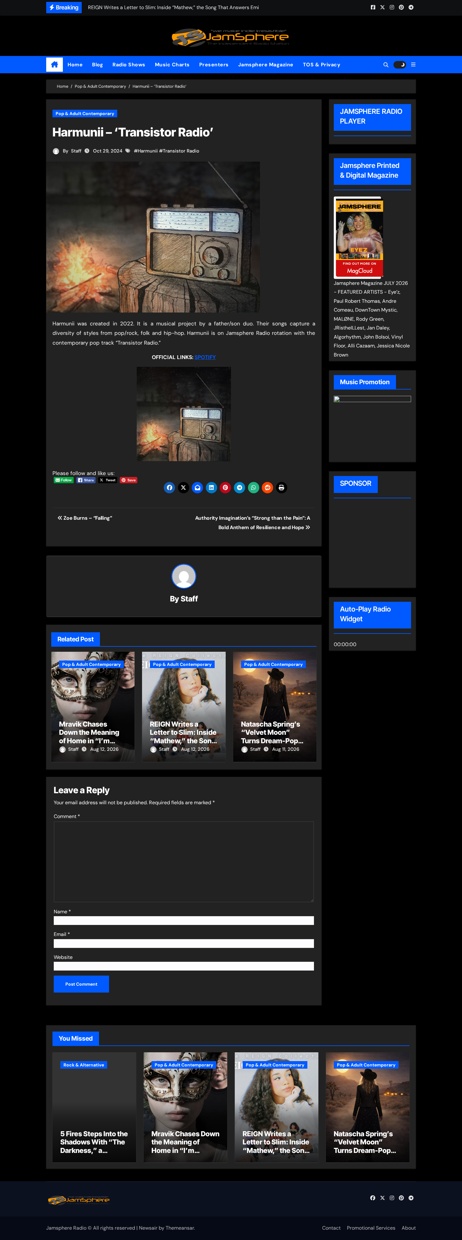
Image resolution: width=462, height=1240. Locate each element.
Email (62, 934)
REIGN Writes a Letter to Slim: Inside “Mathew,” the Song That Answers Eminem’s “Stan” (183, 740)
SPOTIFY (205, 357)
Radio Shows (129, 64)
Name (62, 911)
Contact (331, 1228)
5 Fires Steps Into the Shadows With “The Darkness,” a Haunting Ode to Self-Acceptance (94, 1150)
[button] (413, 65)
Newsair (148, 1228)
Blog (97, 64)
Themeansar (180, 1228)
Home (75, 64)
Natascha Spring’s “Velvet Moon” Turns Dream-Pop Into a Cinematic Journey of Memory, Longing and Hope (366, 1154)
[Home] (54, 65)
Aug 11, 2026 (285, 749)
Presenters (214, 64)
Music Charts (172, 64)
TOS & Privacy (322, 64)
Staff (76, 151)
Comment (67, 816)
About (409, 1228)
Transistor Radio (181, 151)
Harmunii (148, 151)
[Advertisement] (374, 544)
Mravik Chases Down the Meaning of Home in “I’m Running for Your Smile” (89, 740)
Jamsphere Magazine (266, 64)
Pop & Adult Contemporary (85, 113)
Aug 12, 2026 (104, 749)
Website (63, 957)
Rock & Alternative (83, 1065)
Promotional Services (371, 1228)
